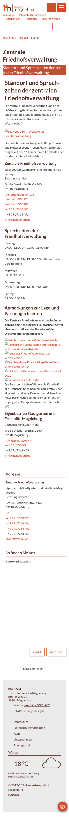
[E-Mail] (57, 668)
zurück (37, 652)
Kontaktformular (17, 538)
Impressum (8, 14)
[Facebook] (52, 668)
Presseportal (31, 18)
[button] (34, 133)
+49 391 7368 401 (17, 204)
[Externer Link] (26, 26)
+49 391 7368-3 (15, 445)
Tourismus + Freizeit (15, 37)
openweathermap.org (27, 773)
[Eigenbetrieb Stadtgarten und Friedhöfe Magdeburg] (34, 435)
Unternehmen (12, 18)
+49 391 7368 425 (17, 199)
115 (8, 513)
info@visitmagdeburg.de (29, 711)
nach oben (56, 652)
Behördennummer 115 (19, 194)
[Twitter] (48, 668)
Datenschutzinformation (32, 14)
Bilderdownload (51, 18)
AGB (17, 733)
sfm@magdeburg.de (17, 219)
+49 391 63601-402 (37, 705)
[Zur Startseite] (19, 8)
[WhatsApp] (62, 668)
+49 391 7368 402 (17, 209)
